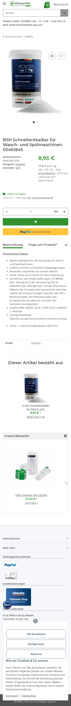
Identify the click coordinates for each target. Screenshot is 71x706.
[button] (66, 244)
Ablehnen (36, 654)
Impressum (12, 695)
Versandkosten (46, 173)
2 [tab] (37, 122)
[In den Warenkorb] (5, 47)
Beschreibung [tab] (13, 244)
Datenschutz (29, 695)
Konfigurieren (36, 644)
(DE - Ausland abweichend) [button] (40, 197)
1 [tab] (34, 122)
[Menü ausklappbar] (4, 2)
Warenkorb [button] (61, 4)
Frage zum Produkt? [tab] (42, 244)
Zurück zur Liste (13, 36)
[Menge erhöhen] (64, 211)
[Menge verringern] (7, 211)
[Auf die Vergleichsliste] (52, 56)
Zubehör (20, 164)
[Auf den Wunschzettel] (61, 56)
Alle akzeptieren (36, 634)
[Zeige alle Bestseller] (65, 436)
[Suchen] (64, 13)
